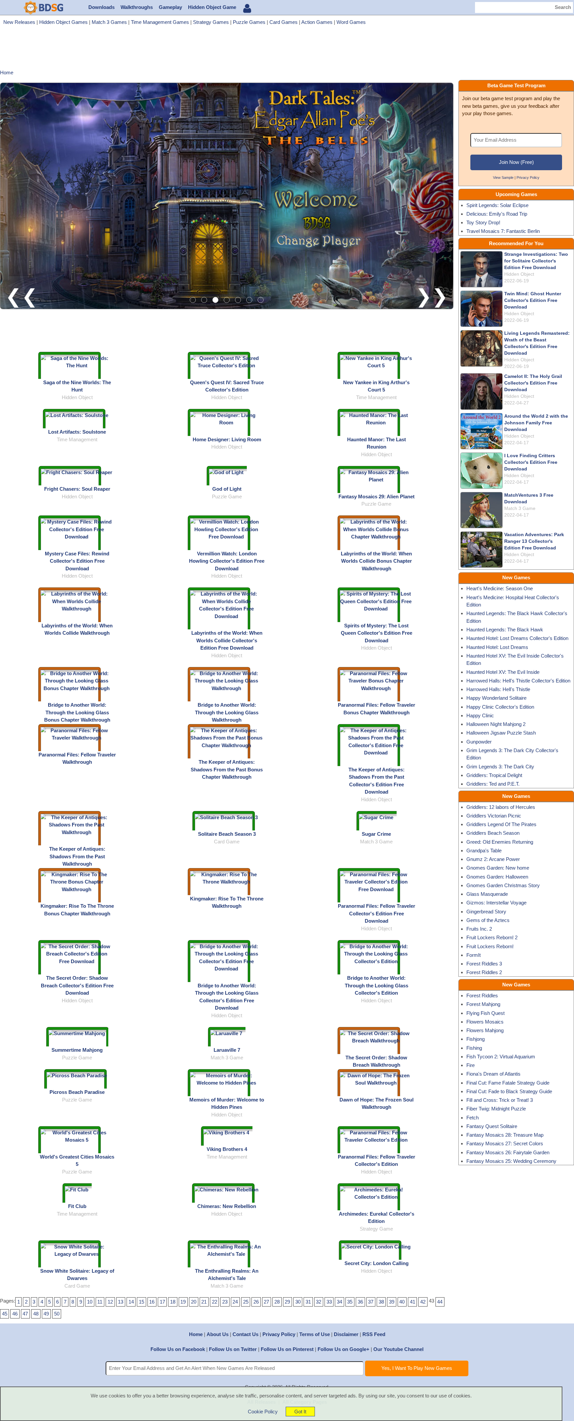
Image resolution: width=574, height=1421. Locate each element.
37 (370, 1302)
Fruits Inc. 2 (479, 929)
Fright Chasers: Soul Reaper (77, 489)
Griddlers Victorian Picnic (493, 815)
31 (308, 1302)
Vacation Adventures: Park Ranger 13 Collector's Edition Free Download (534, 541)
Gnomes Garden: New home (497, 868)
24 (235, 1302)
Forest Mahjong (483, 1004)
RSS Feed (373, 1334)
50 (56, 1313)
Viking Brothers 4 (227, 1149)
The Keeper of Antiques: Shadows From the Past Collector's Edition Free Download (376, 781)
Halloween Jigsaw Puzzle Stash (501, 733)
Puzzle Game (227, 496)
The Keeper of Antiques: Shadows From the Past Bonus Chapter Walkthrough (227, 769)
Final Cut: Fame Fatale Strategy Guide (507, 1083)
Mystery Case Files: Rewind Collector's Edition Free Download (77, 561)
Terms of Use (314, 1334)
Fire (470, 1065)
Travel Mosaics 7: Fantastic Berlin (503, 231)
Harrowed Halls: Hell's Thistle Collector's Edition (518, 680)
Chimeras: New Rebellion (226, 1206)
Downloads (101, 7)
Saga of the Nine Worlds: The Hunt (77, 386)
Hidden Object (77, 397)
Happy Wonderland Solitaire (496, 698)
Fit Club (77, 1206)
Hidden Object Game (212, 7)
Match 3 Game (376, 841)
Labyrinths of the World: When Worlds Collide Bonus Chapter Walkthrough (376, 561)
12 (110, 1302)
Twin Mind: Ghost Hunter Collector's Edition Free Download (532, 300)
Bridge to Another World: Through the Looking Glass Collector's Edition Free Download (226, 997)
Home (196, 1334)
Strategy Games (211, 22)
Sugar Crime (376, 834)
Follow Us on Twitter (233, 1349)
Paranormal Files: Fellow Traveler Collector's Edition (376, 1160)
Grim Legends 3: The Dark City (500, 766)
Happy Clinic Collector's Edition (500, 707)
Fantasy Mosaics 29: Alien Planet (376, 496)
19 (183, 1302)
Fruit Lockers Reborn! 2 (492, 937)
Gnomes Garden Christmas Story (503, 885)
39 (391, 1302)
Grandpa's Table (484, 850)
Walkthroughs (137, 7)
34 (339, 1302)
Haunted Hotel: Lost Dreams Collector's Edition (517, 638)
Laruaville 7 (227, 1050)
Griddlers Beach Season (493, 833)
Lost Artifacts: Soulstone (77, 432)
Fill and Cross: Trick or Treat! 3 (499, 1100)
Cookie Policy (263, 1411)
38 (381, 1302)
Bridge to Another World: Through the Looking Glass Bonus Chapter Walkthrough (77, 712)
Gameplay (170, 7)
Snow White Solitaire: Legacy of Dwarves (77, 1274)
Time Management (376, 397)
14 (131, 1302)
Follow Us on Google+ (343, 1349)
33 (329, 1302)
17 (162, 1302)
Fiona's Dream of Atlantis (493, 1074)
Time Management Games (160, 22)
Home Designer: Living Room (227, 439)
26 (256, 1302)
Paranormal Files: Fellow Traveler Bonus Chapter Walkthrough (376, 708)
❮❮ (21, 296)
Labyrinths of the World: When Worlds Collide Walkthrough (77, 629)
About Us (218, 1334)
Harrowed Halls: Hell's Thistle (498, 689)
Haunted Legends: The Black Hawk (504, 629)
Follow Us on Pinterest (287, 1349)
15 (141, 1302)
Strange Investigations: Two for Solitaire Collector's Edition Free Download (536, 261)
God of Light (226, 489)
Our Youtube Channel (398, 1349)
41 (412, 1302)
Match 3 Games (109, 22)
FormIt (473, 955)
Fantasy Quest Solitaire (491, 1126)
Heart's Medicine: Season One (499, 588)
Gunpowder (479, 742)
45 (4, 1313)
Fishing (474, 1048)
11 (99, 1302)
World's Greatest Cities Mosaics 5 (77, 1160)
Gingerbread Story (486, 911)
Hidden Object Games (63, 22)
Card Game (226, 841)
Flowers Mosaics (485, 1022)
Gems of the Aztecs (488, 920)
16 (151, 1302)
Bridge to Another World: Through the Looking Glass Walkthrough (226, 712)
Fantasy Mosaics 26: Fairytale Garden (507, 1152)
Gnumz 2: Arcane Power (493, 859)
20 (193, 1302)
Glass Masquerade (487, 894)
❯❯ (432, 296)
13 (120, 1302)
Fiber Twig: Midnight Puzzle (496, 1108)
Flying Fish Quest (485, 1013)
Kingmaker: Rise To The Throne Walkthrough (226, 902)
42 (423, 1302)
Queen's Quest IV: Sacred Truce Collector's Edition (227, 386)
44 (439, 1302)
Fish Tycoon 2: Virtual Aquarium (500, 1056)
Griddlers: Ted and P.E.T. (493, 784)
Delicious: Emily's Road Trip (496, 214)
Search (563, 7)
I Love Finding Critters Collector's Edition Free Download (530, 462)
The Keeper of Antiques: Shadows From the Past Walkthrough (77, 856)
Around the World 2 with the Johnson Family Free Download (536, 423)
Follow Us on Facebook (177, 1349)
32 (318, 1302)
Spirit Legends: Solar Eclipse (497, 205)
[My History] (247, 8)
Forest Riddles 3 (484, 963)
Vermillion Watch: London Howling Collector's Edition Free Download (226, 561)
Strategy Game (376, 1229)
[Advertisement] (287, 49)
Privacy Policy (528, 177)
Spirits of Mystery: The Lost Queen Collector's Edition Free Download (376, 633)
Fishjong (475, 1039)
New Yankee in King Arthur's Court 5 (376, 386)
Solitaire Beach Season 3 (227, 834)
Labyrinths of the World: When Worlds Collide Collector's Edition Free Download (226, 640)
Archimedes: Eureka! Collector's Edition (376, 1217)
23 (225, 1302)
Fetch (472, 1117)
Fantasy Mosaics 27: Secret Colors (504, 1143)
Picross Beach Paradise (77, 1092)
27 (266, 1302)
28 (277, 1302)
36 (360, 1302)
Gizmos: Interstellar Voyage (496, 902)
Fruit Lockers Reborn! (490, 946)
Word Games (351, 22)
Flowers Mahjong (485, 1030)
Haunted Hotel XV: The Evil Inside (502, 672)
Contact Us (245, 1334)
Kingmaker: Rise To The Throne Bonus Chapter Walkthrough (77, 909)
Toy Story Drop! (483, 222)
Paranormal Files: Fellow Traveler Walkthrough (77, 758)
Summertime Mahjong (77, 1050)
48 (36, 1313)
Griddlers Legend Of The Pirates (501, 824)
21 (204, 1302)
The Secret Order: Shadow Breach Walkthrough (376, 1061)
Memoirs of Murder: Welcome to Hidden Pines (226, 1103)
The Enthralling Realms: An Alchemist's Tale (226, 1274)
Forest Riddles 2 (484, 972)
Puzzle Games (249, 22)
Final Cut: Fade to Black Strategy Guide (509, 1091)
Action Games (317, 22)
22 (214, 1302)
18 (172, 1302)
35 (349, 1302)
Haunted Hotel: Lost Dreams (497, 647)
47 (25, 1313)
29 (287, 1302)
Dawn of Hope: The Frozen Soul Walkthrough (376, 1103)
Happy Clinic (480, 715)
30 (298, 1302)
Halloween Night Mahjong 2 (496, 724)
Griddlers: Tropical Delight (494, 775)
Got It (300, 1411)
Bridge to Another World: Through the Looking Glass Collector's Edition (376, 985)
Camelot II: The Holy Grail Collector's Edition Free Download (533, 383)
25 (245, 1302)
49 (46, 1313)
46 (15, 1313)
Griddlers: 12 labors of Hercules (500, 807)
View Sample (503, 177)
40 (402, 1302)
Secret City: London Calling (376, 1263)
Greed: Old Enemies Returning (499, 842)
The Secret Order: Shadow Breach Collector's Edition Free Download (77, 985)
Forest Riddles (482, 995)
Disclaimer (346, 1334)
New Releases (19, 22)
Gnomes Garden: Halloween (497, 877)
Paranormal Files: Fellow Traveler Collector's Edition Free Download (376, 913)
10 (89, 1302)
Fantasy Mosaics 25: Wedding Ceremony (511, 1161)
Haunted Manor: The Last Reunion (376, 443)
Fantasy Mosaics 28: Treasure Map (504, 1135)
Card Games (283, 22)
